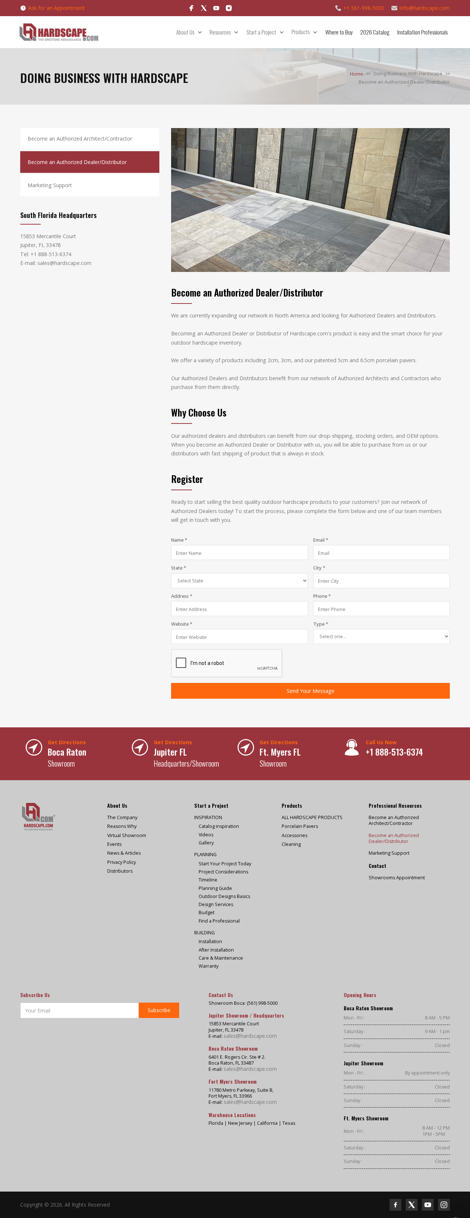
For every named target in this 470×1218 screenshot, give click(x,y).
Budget (206, 913)
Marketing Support (389, 853)
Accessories (294, 836)
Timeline (208, 880)
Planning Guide (215, 888)
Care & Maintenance (221, 958)
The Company (122, 818)
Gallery (206, 843)
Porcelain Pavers (300, 826)
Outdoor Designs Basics (224, 896)
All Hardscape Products (312, 818)
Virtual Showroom (126, 836)
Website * (181, 624)
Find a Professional (219, 921)
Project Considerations (223, 872)
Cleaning (291, 844)
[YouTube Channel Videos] (216, 8)
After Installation (216, 950)
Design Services (216, 905)
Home (356, 74)
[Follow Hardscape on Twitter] (411, 1205)
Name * (179, 540)
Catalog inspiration (219, 826)
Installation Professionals (422, 32)
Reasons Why (122, 826)
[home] (59, 32)
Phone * (322, 596)
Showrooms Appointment (397, 878)
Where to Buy (339, 32)
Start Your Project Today (225, 864)
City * (319, 568)
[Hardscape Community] (203, 8)
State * (178, 568)
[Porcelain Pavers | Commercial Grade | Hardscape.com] (38, 816)
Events (114, 844)
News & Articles (124, 853)
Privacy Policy (121, 862)
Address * (181, 596)
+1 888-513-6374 (50, 254)
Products (301, 32)
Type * (320, 624)
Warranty (208, 966)
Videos (206, 835)
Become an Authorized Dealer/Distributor (394, 838)
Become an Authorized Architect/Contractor (394, 820)
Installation (210, 942)
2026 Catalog (375, 32)
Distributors (120, 871)
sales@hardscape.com (250, 1035)
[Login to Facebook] (191, 8)
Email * (320, 540)
